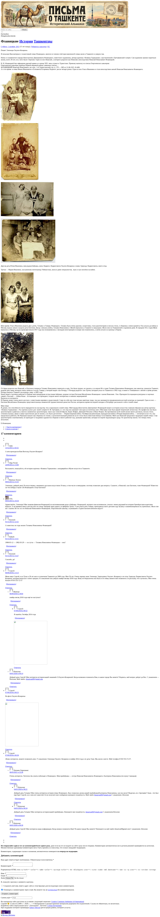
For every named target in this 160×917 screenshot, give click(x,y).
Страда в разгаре (11, 429)
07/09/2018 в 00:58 (12, 755)
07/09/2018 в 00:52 (20, 611)
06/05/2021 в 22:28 (16, 772)
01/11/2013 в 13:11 (12, 539)
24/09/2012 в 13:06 (12, 465)
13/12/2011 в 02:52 (12, 448)
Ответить (8, 459)
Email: (4, 876)
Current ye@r (6, 898)
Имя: (3, 873)
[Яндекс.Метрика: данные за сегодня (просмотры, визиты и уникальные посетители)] (8, 915)
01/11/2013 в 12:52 (12, 522)
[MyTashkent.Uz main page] (80, 15)
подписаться (52, 890)
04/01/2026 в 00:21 (20, 789)
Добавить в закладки (38, 47)
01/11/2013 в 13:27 (12, 556)
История (26, 41)
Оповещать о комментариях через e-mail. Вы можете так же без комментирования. (38, 890)
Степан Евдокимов (54, 906)
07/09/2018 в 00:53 (12, 692)
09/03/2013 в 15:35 (12, 482)
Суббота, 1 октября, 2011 (10, 47)
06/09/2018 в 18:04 (16, 594)
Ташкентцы (43, 41)
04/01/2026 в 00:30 (16, 825)
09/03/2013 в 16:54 (12, 501)
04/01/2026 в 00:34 (20, 808)
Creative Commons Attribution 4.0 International (67, 901)
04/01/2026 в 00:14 (16, 673)
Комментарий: (7, 866)
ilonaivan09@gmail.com (34, 679)
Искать (24, 30)
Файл (3, 878)
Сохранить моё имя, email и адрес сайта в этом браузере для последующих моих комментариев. (38, 886)
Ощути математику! (14, 427)
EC (49, 47)
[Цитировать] (11, 455)
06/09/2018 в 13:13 (12, 573)
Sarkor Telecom (34, 907)
